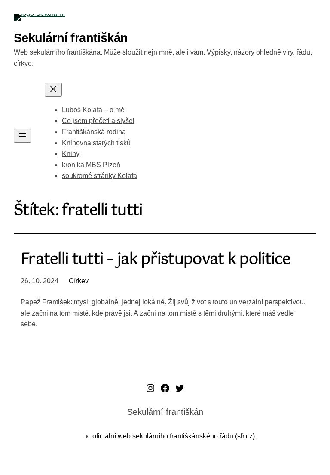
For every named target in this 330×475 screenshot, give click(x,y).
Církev (79, 281)
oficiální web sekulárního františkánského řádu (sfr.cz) (173, 436)
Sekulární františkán (71, 38)
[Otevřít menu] (22, 136)
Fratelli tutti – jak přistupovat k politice (155, 259)
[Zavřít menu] (53, 90)
